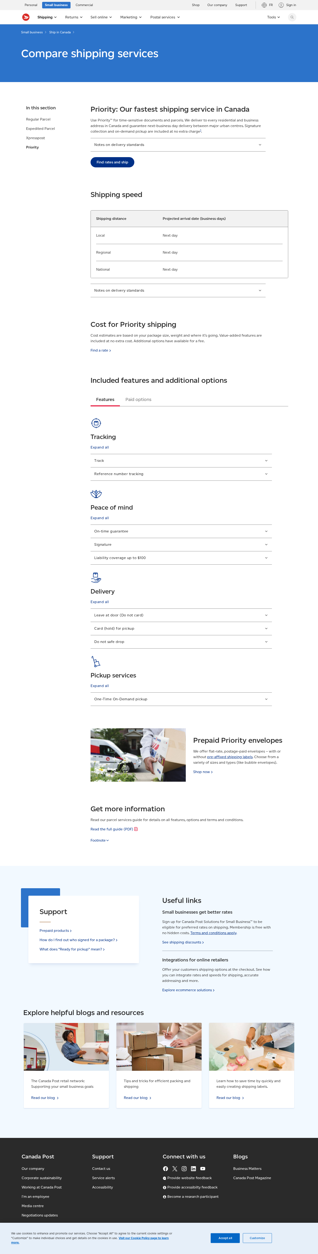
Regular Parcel (38, 119)
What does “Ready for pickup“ (71, 949)
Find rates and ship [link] (112, 162)
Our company (33, 1168)
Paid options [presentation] (138, 399)
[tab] (105, 399)
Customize (257, 1238)
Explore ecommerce (187, 990)
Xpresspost (35, 138)
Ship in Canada (60, 32)
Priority (32, 147)
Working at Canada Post (42, 1187)
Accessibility (102, 1187)
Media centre (33, 1206)
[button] (178, 144)
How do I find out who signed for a (77, 940)
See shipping (181, 942)
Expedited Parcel (40, 128)
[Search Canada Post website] (292, 17)
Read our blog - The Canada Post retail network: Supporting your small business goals (64, 1028)
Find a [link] (99, 350)
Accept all (225, 1238)
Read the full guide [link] (112, 829)
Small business (32, 32)
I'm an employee (35, 1196)
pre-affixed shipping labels (230, 757)
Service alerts (103, 1178)
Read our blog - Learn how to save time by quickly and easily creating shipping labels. (251, 1028)
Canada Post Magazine (252, 1178)
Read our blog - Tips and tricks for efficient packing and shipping (152, 1028)
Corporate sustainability (42, 1178)
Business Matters (247, 1168)
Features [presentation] (105, 399)
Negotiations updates (40, 1215)
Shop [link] (201, 772)
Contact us (101, 1168)
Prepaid (54, 930)
